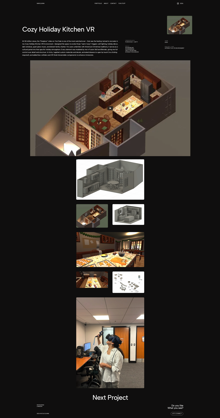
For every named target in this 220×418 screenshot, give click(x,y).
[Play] (110, 108)
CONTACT (113, 3)
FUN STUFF (122, 3)
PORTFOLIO (98, 3)
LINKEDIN (39, 406)
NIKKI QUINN (40, 3)
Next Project (110, 397)
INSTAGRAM (40, 405)
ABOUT (106, 3)
